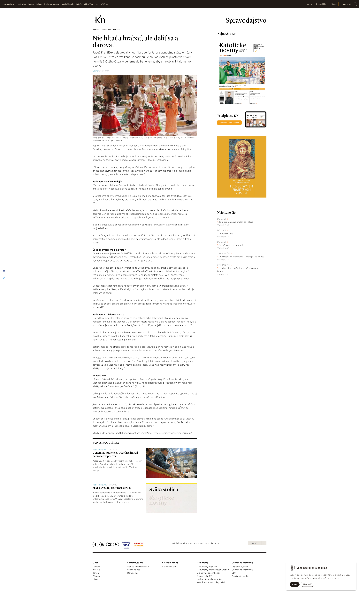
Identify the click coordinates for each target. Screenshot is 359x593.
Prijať (294, 584)
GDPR (234, 573)
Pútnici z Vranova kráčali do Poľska (236, 222)
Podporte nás (133, 570)
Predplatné (346, 4)
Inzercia (308, 4)
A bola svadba (226, 233)
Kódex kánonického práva (209, 579)
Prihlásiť (334, 4)
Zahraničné (224, 253)
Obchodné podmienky (242, 570)
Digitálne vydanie (240, 566)
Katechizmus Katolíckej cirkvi (211, 582)
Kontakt (96, 566)
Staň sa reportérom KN (138, 566)
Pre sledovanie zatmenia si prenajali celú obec (242, 257)
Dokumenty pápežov (207, 566)
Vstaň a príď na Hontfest (231, 245)
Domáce (221, 219)
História (96, 579)
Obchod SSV (321, 4)
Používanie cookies (241, 576)
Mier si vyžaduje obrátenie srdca (112, 488)
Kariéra (96, 573)
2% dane (97, 576)
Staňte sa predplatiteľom (229, 123)
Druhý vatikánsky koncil (208, 573)
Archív (254, 543)
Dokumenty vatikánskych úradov (213, 570)
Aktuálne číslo (169, 566)
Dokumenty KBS (204, 576)
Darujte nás (132, 573)
